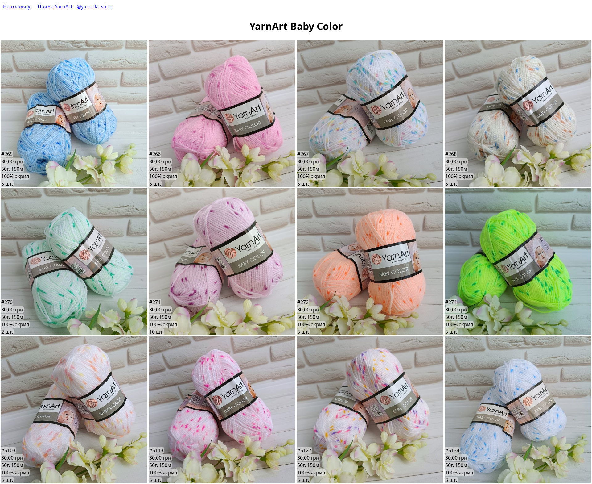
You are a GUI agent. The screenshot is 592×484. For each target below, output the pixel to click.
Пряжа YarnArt (55, 6)
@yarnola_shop (95, 6)
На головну (16, 6)
